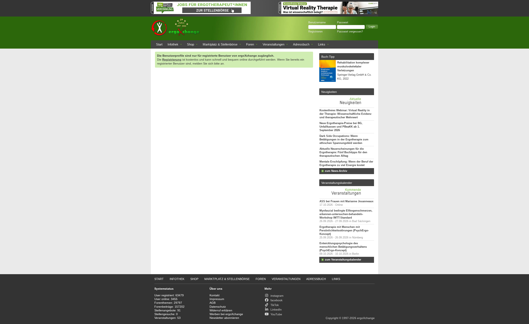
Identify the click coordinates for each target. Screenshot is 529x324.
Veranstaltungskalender (336, 182)
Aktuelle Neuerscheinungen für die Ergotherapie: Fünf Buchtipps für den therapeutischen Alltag (343, 152)
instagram (277, 295)
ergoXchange (366, 318)
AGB (213, 302)
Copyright (332, 318)
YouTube (276, 314)
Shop (190, 44)
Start (159, 44)
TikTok (274, 305)
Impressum (217, 299)
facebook (276, 300)
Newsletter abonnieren (224, 317)
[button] (372, 27)
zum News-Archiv (336, 171)
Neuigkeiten (329, 91)
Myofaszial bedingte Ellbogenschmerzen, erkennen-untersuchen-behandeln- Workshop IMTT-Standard (345, 214)
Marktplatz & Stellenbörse (220, 44)
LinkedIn (276, 309)
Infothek (173, 44)
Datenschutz (218, 306)
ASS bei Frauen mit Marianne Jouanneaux (346, 201)
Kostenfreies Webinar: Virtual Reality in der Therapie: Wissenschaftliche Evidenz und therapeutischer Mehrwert (345, 114)
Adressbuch (301, 44)
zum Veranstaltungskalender (343, 259)
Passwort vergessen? (350, 31)
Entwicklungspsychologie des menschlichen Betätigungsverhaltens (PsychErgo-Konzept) (343, 247)
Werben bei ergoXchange (226, 314)
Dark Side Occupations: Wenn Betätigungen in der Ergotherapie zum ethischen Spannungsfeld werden (343, 140)
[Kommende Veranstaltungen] (346, 196)
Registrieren (315, 31)
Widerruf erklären (221, 310)
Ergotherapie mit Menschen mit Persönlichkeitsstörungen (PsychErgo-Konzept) (344, 231)
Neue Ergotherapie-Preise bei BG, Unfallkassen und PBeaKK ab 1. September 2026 (340, 127)
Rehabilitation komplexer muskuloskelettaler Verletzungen (353, 66)
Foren (250, 44)
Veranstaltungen (273, 44)
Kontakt (214, 295)
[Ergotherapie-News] (346, 105)
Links (321, 44)
